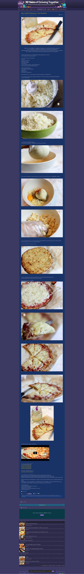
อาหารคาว (53, 565)
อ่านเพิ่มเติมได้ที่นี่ (48, 571)
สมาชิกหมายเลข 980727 (23, 542)
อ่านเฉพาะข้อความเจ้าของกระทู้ (29, 573)
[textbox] (41, 9)
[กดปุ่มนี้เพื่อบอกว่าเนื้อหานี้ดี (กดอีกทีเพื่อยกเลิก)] (23, 493)
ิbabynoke (44, 495)
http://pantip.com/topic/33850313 (26, 468)
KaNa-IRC (39, 495)
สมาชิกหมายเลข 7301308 (23, 554)
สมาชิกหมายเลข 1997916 (33, 495)
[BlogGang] (38, 493)
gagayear (36, 493)
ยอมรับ (53, 571)
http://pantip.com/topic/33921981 (26, 466)
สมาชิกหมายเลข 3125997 (29, 525)
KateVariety (27, 546)
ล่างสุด (23, 573)
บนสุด (21, 573)
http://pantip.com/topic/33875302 (26, 467)
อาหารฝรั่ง (50, 565)
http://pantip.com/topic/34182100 (26, 465)
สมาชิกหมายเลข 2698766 (25, 495)
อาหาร (56, 565)
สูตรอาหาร (59, 565)
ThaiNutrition (27, 550)
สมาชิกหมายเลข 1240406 (50, 495)
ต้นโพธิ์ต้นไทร (27, 529)
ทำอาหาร (63, 565)
